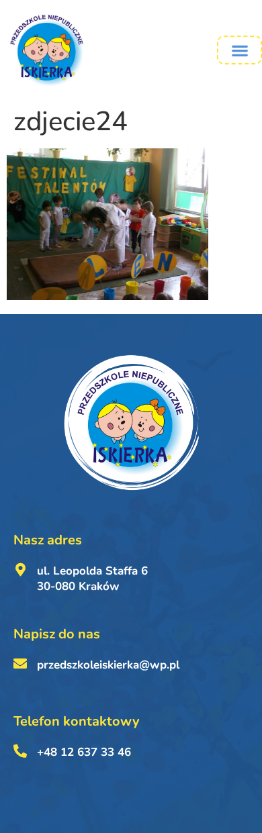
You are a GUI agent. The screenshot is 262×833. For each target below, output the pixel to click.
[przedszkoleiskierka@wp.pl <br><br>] (20, 664)
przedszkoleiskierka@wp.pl (108, 665)
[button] (239, 50)
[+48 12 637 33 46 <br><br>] (20, 751)
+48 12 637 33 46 (84, 752)
